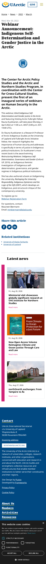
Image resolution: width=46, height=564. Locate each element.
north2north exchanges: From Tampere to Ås (25, 390)
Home (4, 14)
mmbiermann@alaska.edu (19, 209)
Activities (10, 512)
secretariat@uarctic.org (14, 445)
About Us (8, 503)
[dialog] (23, 542)
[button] (23, 559)
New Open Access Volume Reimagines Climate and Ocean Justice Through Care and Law (24, 346)
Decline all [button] (34, 553)
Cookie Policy (8, 492)
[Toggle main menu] (41, 4)
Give (32, 4)
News (12, 14)
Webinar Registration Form (14, 198)
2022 (20, 14)
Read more (13, 307)
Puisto (18, 479)
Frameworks (21, 482)
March (29, 14)
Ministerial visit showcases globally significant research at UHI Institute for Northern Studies (25, 299)
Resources (9, 517)
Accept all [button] (12, 553)
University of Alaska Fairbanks (15, 242)
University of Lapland (12, 244)
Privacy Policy (8, 487)
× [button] (43, 523)
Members (8, 508)
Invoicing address (10, 440)
